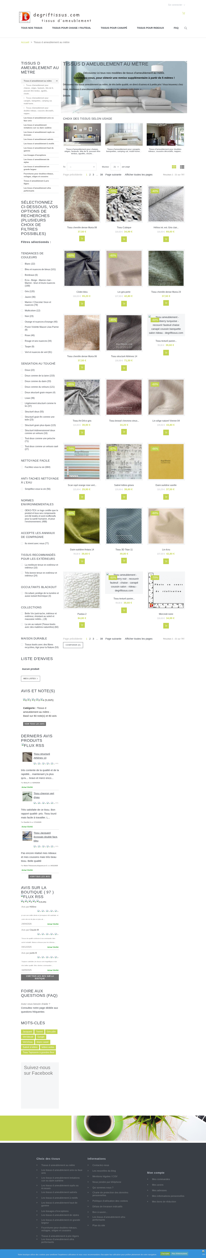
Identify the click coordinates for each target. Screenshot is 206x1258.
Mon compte (156, 1172)
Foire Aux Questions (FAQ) (39, 993)
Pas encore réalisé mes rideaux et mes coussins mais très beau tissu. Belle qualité (38, 857)
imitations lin (112, 89)
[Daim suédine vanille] (166, 461)
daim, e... (138, 89)
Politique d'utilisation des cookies (110, 1201)
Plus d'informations (179, 1254)
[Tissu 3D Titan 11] (124, 526)
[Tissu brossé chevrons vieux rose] (124, 397)
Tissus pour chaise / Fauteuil (71, 28)
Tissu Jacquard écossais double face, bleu (46, 837)
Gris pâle (51, 1031)
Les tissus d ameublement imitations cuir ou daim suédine (37, 126)
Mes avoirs (158, 1185)
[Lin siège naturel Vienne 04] (166, 397)
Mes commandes (161, 1179)
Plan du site (98, 1225)
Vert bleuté (28, 1037)
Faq (176, 28)
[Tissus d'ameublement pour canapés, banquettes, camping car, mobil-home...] (124, 134)
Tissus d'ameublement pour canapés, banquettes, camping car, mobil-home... (38, 101)
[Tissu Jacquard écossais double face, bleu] (27, 835)
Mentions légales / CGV (105, 1176)
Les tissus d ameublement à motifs (39, 144)
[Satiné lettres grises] (124, 461)
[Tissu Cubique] (124, 203)
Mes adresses (159, 1190)
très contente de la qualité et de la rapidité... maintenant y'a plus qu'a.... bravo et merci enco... (40, 774)
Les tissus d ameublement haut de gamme (39, 149)
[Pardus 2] (81, 590)
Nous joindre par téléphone (106, 1182)
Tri (64, 167)
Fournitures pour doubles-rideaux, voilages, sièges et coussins (39, 175)
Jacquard (27, 1031)
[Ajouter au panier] (82, 238)
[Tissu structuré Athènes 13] (27, 756)
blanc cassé (43, 1042)
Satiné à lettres (30, 1047)
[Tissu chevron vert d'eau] (27, 796)
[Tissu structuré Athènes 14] (124, 332)
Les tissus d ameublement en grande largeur (36, 168)
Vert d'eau (28, 1042)
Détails (66, 96)
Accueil (25, 42)
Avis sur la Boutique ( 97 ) (37, 889)
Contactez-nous (100, 1165)
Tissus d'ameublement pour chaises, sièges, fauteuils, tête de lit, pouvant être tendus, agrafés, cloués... (39, 89)
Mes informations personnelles (168, 1196)
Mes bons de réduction (164, 1201)
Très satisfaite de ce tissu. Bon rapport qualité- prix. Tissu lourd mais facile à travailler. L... (38, 813)
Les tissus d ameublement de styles (36, 160)
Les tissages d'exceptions (35, 155)
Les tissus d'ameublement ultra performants (37, 189)
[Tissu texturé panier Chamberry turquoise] (166, 325)
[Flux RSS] (33, 745)
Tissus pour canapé (114, 28)
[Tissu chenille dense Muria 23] (166, 268)
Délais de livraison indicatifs (107, 1206)
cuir (131, 89)
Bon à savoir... (99, 1212)
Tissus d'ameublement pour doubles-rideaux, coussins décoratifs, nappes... (39, 111)
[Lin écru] (166, 526)
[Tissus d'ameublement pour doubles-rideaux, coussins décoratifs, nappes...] (165, 134)
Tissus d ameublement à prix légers (36, 182)
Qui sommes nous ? (102, 1187)
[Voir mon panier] (183, 13)
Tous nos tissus (31, 28)
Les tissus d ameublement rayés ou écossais (39, 133)
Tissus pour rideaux (150, 28)
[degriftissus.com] (57, 17)
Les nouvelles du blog (104, 1171)
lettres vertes (48, 1047)
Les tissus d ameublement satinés (38, 139)
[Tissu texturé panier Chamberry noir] (124, 583)
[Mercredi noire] (166, 590)
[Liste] (182, 167)
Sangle (41, 1037)
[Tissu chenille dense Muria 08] (81, 203)
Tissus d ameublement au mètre (38, 81)
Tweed (39, 1031)
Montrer (105, 167)
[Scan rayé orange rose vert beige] (81, 461)
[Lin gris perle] (124, 268)
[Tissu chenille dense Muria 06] (81, 332)
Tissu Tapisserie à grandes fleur (38, 1052)
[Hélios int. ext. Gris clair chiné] (166, 203)
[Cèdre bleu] (81, 268)
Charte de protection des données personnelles (110, 1194)
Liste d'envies (37, 659)
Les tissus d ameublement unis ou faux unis (39, 119)
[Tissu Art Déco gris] (81, 397)
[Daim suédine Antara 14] (81, 526)
